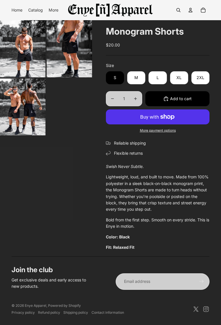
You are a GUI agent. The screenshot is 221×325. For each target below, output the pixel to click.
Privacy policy (23, 312)
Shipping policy (75, 312)
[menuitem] (17, 10)
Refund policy (49, 312)
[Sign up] (201, 281)
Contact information (108, 312)
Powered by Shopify (64, 305)
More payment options (158, 130)
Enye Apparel (35, 305)
